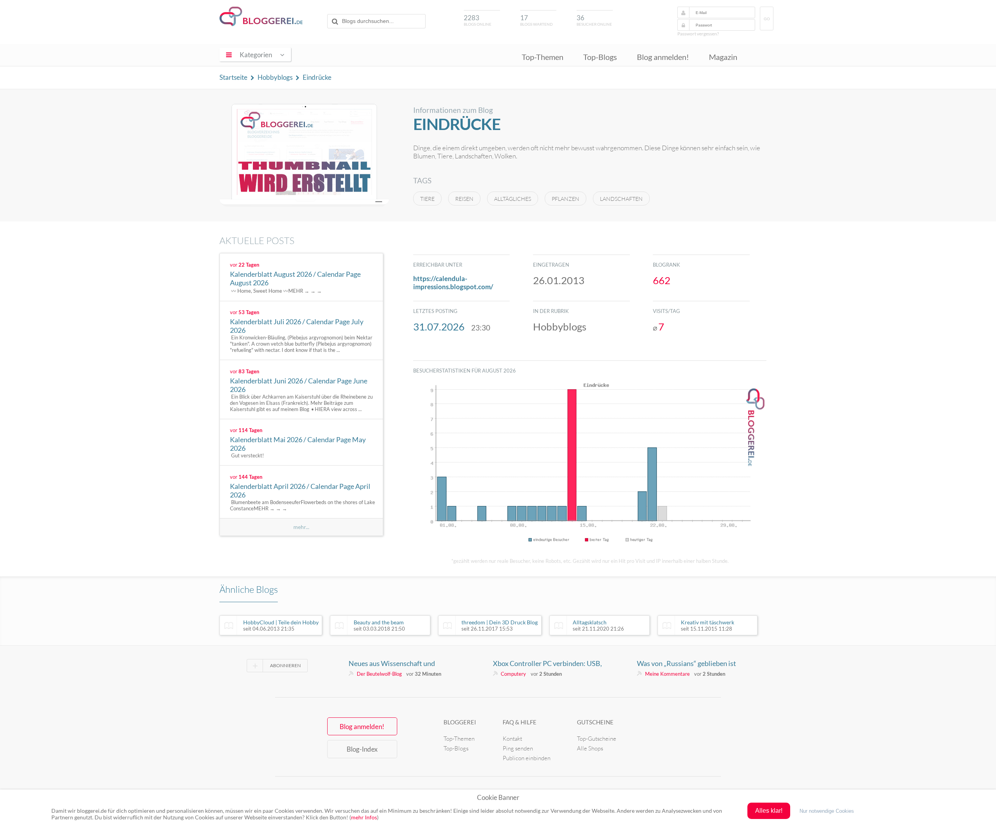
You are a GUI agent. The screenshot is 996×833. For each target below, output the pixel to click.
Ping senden (518, 748)
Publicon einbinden (527, 758)
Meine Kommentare (667, 674)
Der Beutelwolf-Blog (379, 674)
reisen (464, 198)
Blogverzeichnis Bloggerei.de (261, 16)
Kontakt (512, 738)
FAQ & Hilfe (520, 722)
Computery (513, 674)
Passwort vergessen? (698, 34)
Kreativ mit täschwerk (707, 625)
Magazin (723, 57)
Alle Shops (590, 748)
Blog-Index (362, 749)
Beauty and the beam (379, 625)
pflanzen (565, 198)
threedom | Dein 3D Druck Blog (499, 625)
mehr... (301, 527)
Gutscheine (595, 722)
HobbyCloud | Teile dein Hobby (281, 625)
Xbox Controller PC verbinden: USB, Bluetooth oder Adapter (547, 663)
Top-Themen (542, 57)
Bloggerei (460, 722)
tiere (427, 198)
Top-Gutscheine (596, 738)
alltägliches (512, 198)
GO (767, 19)
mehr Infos (364, 817)
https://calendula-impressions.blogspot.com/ (453, 282)
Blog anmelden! (663, 57)
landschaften (621, 198)
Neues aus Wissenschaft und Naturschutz (392, 663)
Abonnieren (285, 665)
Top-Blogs (600, 57)
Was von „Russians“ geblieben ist (686, 663)
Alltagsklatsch (598, 625)
